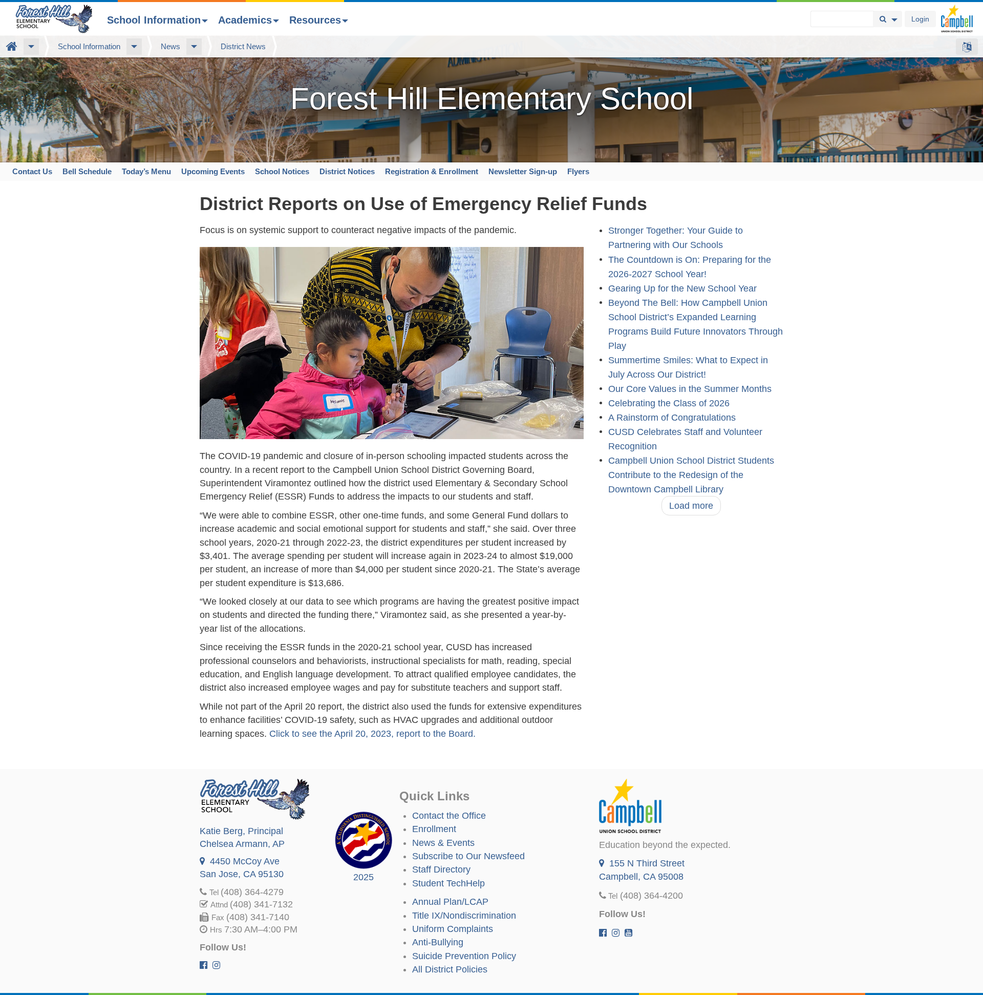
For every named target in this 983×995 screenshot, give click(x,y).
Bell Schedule (87, 171)
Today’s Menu (146, 171)
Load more (691, 506)
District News (243, 46)
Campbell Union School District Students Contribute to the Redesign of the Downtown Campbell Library (691, 474)
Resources (315, 20)
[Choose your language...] (967, 46)
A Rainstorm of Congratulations (672, 417)
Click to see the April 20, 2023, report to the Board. (372, 734)
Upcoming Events (213, 171)
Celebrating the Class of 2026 (669, 403)
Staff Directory (441, 869)
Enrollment (434, 829)
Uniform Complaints (452, 929)
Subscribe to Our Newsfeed (468, 856)
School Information (154, 20)
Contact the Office (449, 816)
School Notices (282, 171)
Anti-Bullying (437, 942)
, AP (242, 844)
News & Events (443, 843)
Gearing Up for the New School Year (682, 288)
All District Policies (449, 969)
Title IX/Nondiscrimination (464, 915)
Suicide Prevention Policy (464, 956)
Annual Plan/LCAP (450, 902)
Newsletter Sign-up (522, 171)
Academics (245, 20)
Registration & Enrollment (431, 171)
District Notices (347, 171)
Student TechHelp (448, 883)
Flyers (578, 171)
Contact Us (32, 171)
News (170, 46)
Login (920, 19)
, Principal (241, 831)
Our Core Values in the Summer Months (690, 389)
